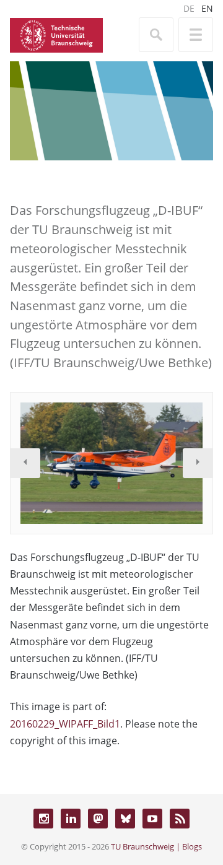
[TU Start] (56, 34)
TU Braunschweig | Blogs (156, 846)
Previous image (25, 463)
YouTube (152, 818)
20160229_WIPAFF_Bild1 (65, 724)
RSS (180, 818)
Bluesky (125, 818)
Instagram (43, 818)
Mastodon (98, 818)
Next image (197, 463)
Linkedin (71, 818)
